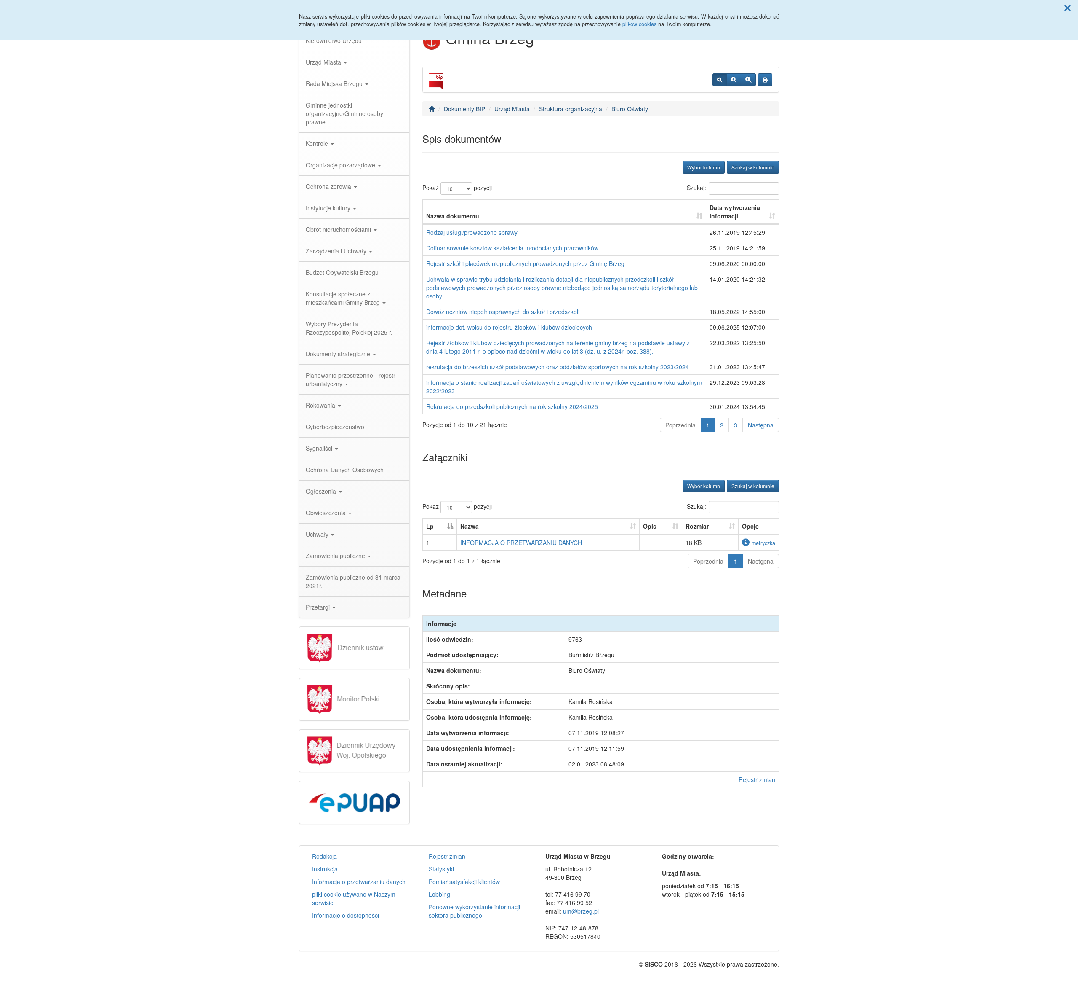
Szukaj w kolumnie (752, 167)
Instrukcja (325, 869)
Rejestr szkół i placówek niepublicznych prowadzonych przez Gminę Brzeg (525, 263)
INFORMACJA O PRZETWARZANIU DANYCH (521, 542)
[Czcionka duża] (748, 79)
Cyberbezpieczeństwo (335, 426)
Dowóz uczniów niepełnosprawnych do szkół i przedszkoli (502, 311)
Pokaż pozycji (457, 187)
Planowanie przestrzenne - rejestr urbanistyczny (350, 379)
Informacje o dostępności (345, 915)
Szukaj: (696, 187)
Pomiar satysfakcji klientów (464, 881)
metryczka (763, 543)
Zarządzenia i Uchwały (337, 251)
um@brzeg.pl (581, 911)
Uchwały (318, 534)
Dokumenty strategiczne (339, 353)
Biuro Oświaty (629, 109)
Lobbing (439, 894)
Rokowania (321, 405)
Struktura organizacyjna (570, 109)
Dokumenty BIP (464, 109)
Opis (649, 526)
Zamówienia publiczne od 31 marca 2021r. (353, 581)
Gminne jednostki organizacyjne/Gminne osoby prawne (344, 113)
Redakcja (324, 856)
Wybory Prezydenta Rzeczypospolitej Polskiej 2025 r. (349, 328)
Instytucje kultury (329, 208)
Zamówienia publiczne (336, 555)
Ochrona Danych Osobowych (345, 469)
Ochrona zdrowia (329, 186)
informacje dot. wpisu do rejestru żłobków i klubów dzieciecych (509, 327)
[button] (1067, 7)
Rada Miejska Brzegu (335, 83)
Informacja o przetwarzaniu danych (359, 881)
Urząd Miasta (324, 62)
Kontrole (318, 143)
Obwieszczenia (326, 512)
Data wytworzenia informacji (735, 211)
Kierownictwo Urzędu (334, 40)
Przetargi (318, 607)
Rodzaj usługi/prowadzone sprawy (472, 232)
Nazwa (469, 526)
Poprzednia (680, 425)
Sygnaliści (320, 448)
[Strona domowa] (432, 109)
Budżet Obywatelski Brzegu (342, 272)
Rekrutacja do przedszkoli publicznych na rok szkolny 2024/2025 (512, 406)
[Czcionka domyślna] (719, 79)
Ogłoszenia (322, 491)
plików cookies (639, 24)
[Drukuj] (765, 79)
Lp (430, 526)
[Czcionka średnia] (733, 79)
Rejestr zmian (757, 779)
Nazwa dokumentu (452, 216)
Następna (761, 425)
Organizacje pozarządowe (341, 165)
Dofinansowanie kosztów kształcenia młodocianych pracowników (512, 248)
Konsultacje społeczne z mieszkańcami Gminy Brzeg (344, 298)
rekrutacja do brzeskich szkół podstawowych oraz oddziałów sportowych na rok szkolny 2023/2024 (557, 367)
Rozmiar (697, 526)
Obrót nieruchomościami (339, 229)
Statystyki (441, 869)
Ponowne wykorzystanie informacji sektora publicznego (474, 911)
